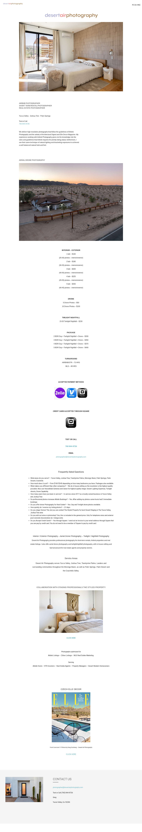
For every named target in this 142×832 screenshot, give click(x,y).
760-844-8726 (24, 124)
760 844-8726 (71, 446)
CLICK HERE (71, 638)
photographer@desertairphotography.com (71, 457)
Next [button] (118, 95)
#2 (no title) (136, 5)
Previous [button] (114, 95)
